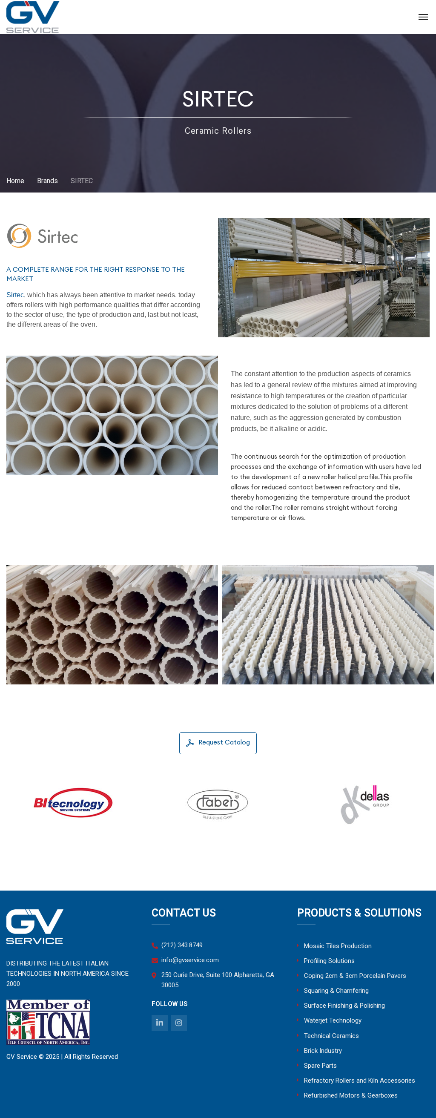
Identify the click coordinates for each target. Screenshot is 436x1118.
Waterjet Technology (332, 1020)
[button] (218, 743)
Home (15, 181)
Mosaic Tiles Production (338, 946)
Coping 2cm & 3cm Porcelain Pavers (355, 976)
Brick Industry (323, 1051)
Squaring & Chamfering (336, 990)
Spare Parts (320, 1065)
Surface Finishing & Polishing (344, 1005)
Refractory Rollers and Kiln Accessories (359, 1080)
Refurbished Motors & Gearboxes (351, 1095)
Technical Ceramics (331, 1036)
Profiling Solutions (329, 961)
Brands (47, 181)
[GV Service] (33, 17)
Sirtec (15, 295)
